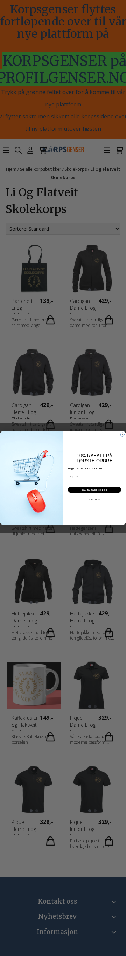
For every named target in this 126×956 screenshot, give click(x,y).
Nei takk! (94, 499)
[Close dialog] (122, 434)
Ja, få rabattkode (94, 489)
